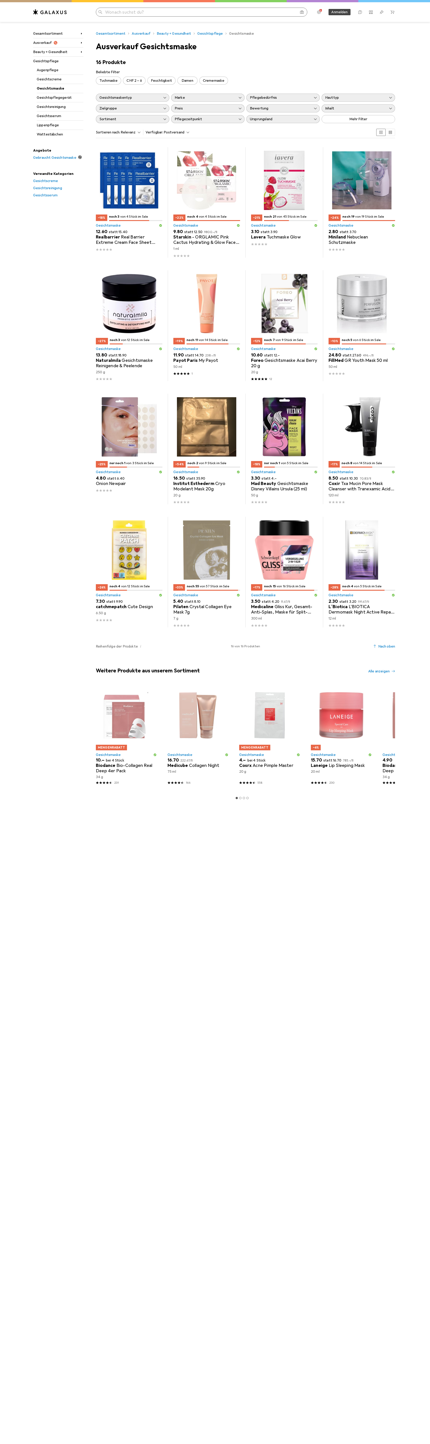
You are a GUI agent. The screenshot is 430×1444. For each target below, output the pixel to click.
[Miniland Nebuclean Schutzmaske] (361, 202)
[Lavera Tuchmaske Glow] (284, 202)
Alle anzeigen (379, 671)
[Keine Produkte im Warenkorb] (392, 12)
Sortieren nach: (108, 132)
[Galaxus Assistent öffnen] (360, 12)
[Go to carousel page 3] (244, 798)
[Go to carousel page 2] (240, 798)
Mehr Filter (358, 119)
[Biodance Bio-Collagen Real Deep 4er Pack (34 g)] (126, 736)
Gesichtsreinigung (51, 107)
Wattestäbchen (50, 134)
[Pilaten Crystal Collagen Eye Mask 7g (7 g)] (206, 572)
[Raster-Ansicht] (381, 132)
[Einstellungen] (318, 12)
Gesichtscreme (49, 79)
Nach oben (386, 646)
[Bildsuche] (302, 12)
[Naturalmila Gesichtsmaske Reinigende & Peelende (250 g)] (129, 325)
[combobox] (129, 132)
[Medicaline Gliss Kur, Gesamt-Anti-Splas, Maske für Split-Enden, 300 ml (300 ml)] (284, 572)
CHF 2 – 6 (134, 80)
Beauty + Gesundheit (50, 52)
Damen (187, 80)
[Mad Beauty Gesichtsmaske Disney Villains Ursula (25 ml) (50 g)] (284, 449)
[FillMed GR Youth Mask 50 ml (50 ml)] (361, 325)
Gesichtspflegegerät (54, 97)
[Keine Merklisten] (381, 12)
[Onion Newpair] (129, 449)
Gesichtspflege (46, 61)
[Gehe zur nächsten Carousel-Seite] (387, 736)
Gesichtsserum (49, 116)
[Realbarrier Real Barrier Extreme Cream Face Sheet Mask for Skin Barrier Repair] (129, 202)
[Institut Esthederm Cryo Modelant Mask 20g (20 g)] (206, 449)
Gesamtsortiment (48, 33)
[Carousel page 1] (237, 798)
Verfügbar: (154, 132)
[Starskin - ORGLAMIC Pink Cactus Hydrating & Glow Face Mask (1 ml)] (206, 202)
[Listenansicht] (390, 132)
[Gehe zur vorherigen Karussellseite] (98, 736)
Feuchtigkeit (161, 80)
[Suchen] (100, 12)
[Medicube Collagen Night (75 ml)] (198, 736)
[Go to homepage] (50, 12)
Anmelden (339, 12)
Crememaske (214, 80)
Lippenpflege (48, 125)
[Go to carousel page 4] (247, 798)
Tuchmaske (108, 80)
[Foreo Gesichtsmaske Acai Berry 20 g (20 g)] (284, 325)
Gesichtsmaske (50, 88)
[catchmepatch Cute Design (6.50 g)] (129, 572)
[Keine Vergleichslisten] (370, 12)
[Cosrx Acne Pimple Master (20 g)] (269, 736)
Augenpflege (47, 70)
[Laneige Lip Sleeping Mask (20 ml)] (341, 736)
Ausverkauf (42, 43)
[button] (160, 225)
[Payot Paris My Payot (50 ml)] (206, 325)
